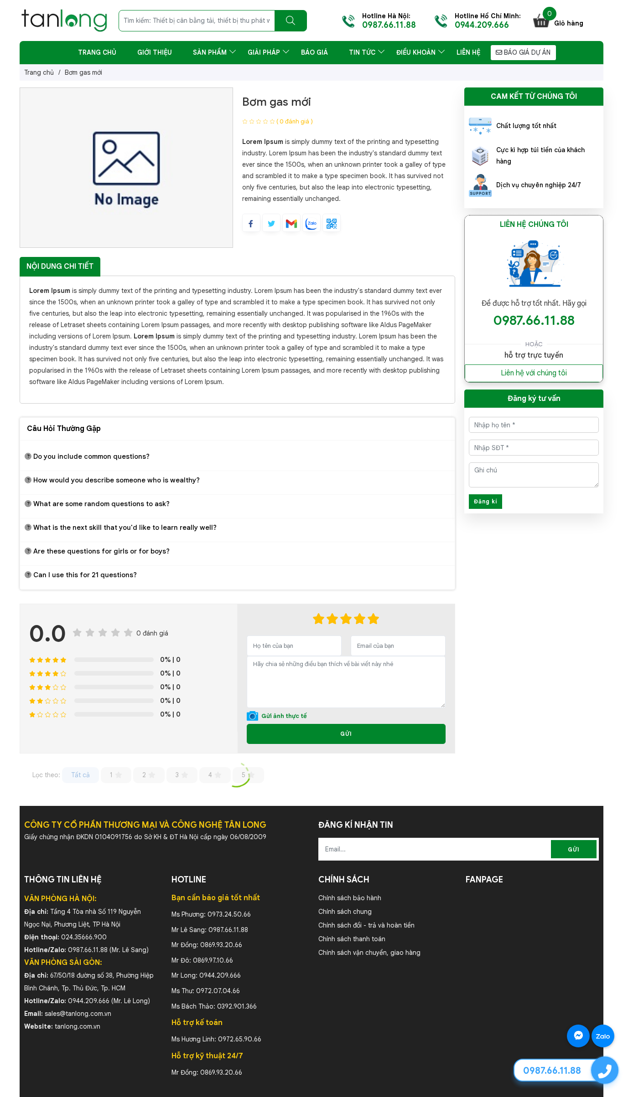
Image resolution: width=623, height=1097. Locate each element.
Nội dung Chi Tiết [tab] (59, 266)
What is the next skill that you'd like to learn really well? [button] (124, 527)
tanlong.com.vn (77, 1026)
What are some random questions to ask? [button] (100, 504)
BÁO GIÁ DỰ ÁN (526, 52)
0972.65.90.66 (239, 1039)
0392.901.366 (237, 1006)
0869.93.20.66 (221, 945)
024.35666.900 (84, 937)
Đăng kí (485, 501)
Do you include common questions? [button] (90, 456)
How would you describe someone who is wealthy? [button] (115, 480)
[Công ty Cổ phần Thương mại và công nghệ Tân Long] (64, 20)
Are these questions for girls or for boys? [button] (100, 551)
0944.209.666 (88, 1001)
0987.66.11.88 (534, 320)
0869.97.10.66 (213, 960)
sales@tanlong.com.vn (78, 1014)
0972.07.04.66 (218, 991)
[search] (290, 20)
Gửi (346, 733)
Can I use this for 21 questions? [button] (84, 575)
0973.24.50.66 (229, 914)
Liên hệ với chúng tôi (534, 373)
